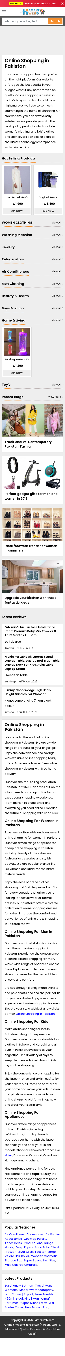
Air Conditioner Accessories (24, 1234)
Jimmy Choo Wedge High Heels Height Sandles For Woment (28, 692)
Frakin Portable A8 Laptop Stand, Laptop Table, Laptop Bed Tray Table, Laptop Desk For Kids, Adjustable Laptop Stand (32, 663)
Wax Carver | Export (19, 1294)
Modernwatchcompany (36, 1290)
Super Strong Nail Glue (39, 1260)
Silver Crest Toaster (32, 1252)
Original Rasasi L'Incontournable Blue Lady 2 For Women (48, 197)
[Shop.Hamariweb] (32, 12)
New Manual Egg (36, 1307)
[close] (62, 3)
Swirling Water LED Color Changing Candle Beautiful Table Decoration (17, 359)
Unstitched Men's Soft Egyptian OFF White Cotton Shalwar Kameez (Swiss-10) (16, 197)
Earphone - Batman (19, 1285)
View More (54, 397)
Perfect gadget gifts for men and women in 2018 (31, 496)
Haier (8, 1155)
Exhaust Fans (33, 1243)
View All (56, 222)
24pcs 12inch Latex (33, 1303)
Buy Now (17, 211)
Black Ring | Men (27, 1299)
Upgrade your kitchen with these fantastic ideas (31, 600)
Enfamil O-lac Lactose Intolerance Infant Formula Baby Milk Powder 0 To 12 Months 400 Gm (30, 631)
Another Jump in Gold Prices (34, 3)
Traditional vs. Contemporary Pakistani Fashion (28, 444)
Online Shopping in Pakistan (35, 1014)
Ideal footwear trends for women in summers (31, 548)
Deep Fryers (24, 1247)
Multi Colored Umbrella (21, 1265)
